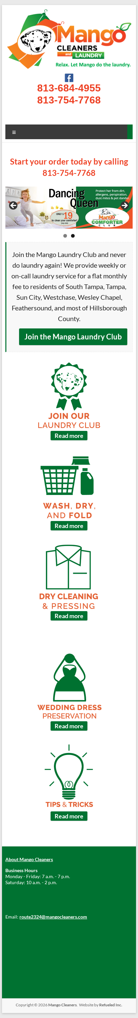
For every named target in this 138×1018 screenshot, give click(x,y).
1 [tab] (65, 236)
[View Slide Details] (69, 208)
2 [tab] (73, 236)
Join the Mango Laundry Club (73, 336)
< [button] (14, 206)
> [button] (124, 206)
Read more (69, 435)
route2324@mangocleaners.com (53, 917)
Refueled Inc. (110, 1004)
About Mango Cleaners (29, 859)
